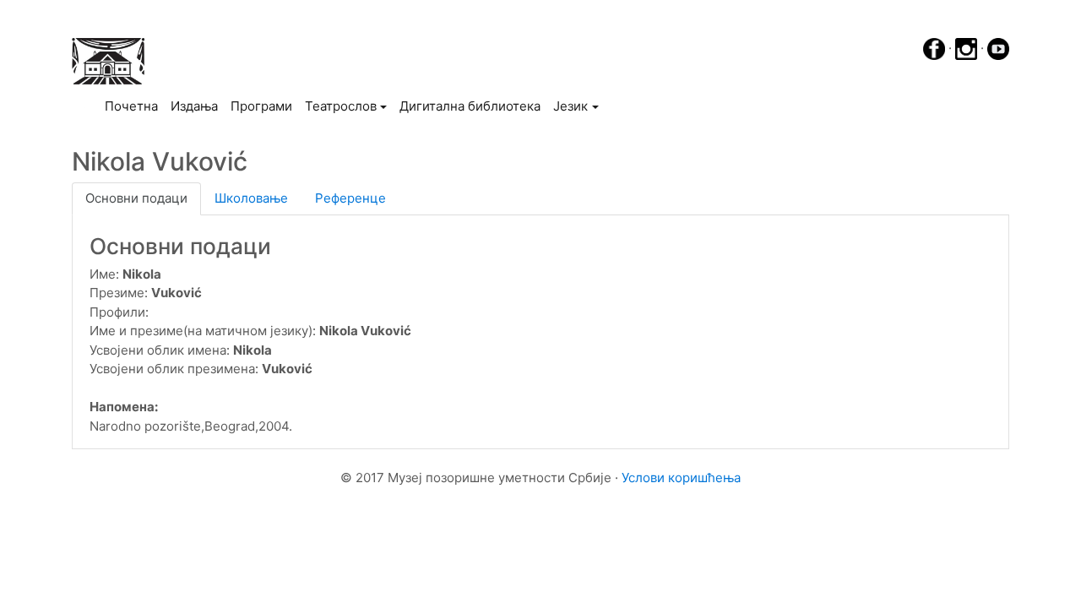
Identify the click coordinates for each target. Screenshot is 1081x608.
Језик (570, 106)
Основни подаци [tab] (136, 198)
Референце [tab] (350, 198)
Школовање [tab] (251, 198)
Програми (261, 106)
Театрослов (341, 106)
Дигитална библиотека (469, 106)
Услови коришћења (681, 478)
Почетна (134, 105)
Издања (194, 106)
